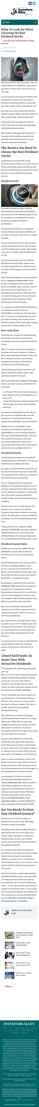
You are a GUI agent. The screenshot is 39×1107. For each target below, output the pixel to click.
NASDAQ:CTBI (8, 586)
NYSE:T (29, 801)
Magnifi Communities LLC (25, 1100)
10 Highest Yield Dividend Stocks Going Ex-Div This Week (24, 935)
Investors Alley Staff (9, 51)
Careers (17, 1028)
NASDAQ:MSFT (17, 798)
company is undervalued (17, 280)
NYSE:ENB (14, 530)
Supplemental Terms (27, 1030)
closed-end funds (23, 690)
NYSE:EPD (6, 313)
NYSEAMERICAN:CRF (11, 783)
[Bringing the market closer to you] (19, 11)
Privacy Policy (13, 1030)
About (11, 1028)
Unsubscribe (15, 1033)
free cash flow (14, 421)
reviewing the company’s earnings (22, 381)
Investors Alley (19, 1023)
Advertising (25, 1028)
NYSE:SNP (6, 432)
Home (5, 1028)
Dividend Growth (22, 41)
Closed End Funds (9, 41)
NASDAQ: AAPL (8, 801)
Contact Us (24, 1033)
